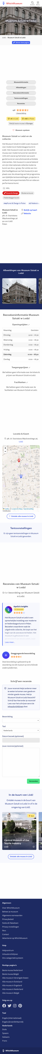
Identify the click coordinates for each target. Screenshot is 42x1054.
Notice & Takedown (10, 922)
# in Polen (29, 118)
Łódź (11, 221)
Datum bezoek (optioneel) (13, 736)
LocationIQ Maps (17, 509)
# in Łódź (14, 118)
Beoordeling (7, 716)
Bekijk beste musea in (21, 123)
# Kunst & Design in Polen (15, 203)
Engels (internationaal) (11, 1017)
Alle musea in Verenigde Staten (15, 977)
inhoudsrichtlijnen (15, 706)
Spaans (5, 1033)
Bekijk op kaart (30, 209)
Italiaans (6, 1036)
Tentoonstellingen (21, 98)
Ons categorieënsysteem (12, 957)
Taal (4, 726)
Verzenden (33, 781)
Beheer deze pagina (22, 42)
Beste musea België (10, 974)
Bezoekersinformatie (21, 93)
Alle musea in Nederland (12, 989)
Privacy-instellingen (10, 926)
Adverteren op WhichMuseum (14, 938)
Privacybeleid (8, 919)
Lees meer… (10, 642)
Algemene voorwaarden (12, 915)
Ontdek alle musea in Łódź (22, 516)
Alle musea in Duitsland (12, 981)
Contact (5, 934)
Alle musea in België (10, 992)
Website (27, 213)
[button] (19, 460)
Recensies (21, 104)
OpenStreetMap (28, 509)
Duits (4, 1029)
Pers (4, 930)
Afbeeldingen (21, 87)
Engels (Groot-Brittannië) (12, 1021)
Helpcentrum (8, 950)
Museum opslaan (22, 130)
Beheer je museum (10, 911)
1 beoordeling (21, 113)
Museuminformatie (21, 82)
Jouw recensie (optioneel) (12, 745)
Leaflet (6, 509)
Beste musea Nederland (12, 970)
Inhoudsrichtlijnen (10, 954)
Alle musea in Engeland (12, 985)
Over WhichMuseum (11, 907)
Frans (4, 1040)
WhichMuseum (14, 3)
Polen (4, 223)
